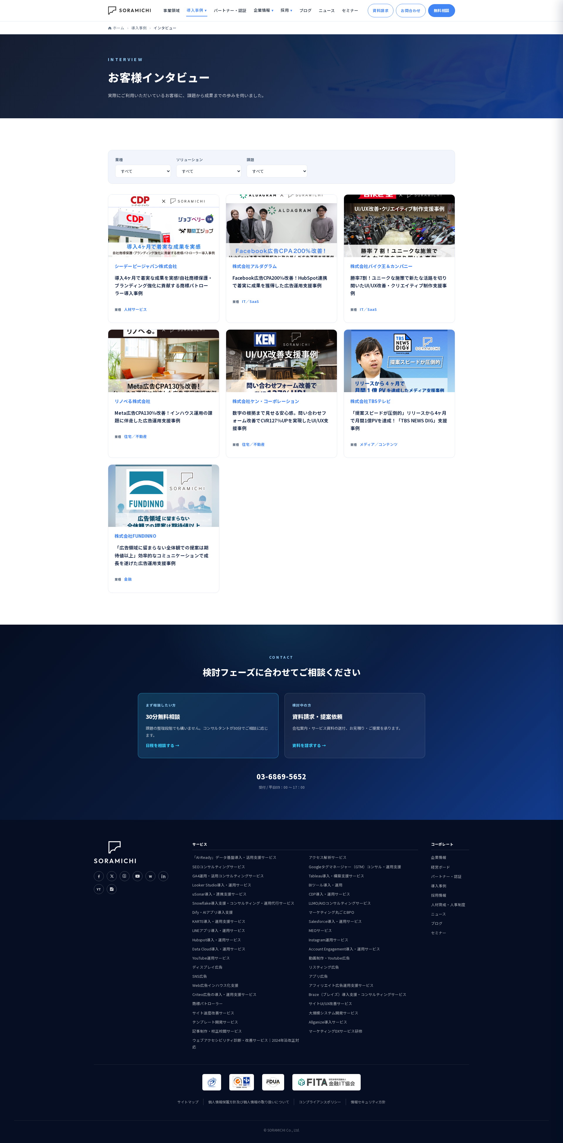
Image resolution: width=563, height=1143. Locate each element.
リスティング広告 (324, 967)
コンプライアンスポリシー (320, 1101)
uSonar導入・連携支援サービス (219, 894)
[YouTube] (138, 876)
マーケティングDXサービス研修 (335, 1031)
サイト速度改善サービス (213, 1013)
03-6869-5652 (281, 776)
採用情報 (438, 895)
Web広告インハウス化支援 (215, 985)
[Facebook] (99, 876)
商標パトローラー (207, 1003)
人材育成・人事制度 (448, 904)
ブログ (305, 10)
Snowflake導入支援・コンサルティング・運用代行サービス (243, 903)
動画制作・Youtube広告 (329, 958)
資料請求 (381, 10)
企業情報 (262, 10)
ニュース (327, 10)
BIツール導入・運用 (325, 885)
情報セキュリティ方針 (368, 1101)
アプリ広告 (318, 976)
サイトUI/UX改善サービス (330, 1003)
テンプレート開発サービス (215, 1022)
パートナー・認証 (230, 10)
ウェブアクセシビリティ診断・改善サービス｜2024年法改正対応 (245, 1043)
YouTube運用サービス (211, 958)
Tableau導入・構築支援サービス (336, 876)
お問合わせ (411, 10)
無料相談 (442, 10)
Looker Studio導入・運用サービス (221, 885)
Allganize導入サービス (328, 1022)
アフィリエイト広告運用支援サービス (341, 985)
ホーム (118, 28)
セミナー (350, 10)
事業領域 (171, 10)
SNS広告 (199, 976)
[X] (112, 876)
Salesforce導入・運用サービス (335, 921)
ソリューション (189, 159)
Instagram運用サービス (328, 940)
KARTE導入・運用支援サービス (218, 921)
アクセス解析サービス (328, 857)
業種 (119, 159)
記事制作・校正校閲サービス (217, 1031)
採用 (285, 10)
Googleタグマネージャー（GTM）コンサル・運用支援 (355, 866)
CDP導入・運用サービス (329, 894)
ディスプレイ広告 (207, 967)
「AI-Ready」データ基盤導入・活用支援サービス (234, 857)
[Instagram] (125, 876)
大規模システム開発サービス (333, 1013)
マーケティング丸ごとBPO (331, 912)
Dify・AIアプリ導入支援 (212, 912)
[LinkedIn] (163, 876)
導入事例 (195, 10)
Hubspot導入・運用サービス (216, 940)
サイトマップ (188, 1101)
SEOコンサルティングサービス (218, 866)
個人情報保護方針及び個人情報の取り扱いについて (248, 1101)
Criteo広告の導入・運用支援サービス (224, 994)
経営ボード (440, 867)
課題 (250, 159)
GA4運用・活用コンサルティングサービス (228, 876)
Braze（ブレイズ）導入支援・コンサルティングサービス (357, 994)
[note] (112, 889)
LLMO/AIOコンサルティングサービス (340, 903)
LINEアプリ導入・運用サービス (218, 930)
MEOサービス (320, 930)
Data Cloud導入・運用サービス (218, 949)
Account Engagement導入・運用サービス (344, 949)
